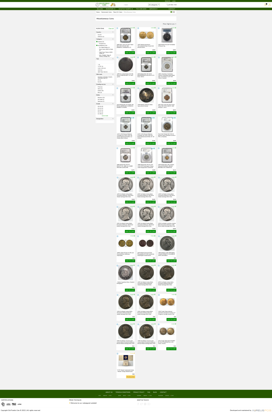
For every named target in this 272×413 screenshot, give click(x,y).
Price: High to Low (169, 24)
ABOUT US (109, 392)
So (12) (100, 81)
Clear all (111, 28)
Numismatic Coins (106, 12)
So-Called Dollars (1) (104, 47)
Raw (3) (100, 92)
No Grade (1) (101, 99)
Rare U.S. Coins (117, 12)
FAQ (148, 392)
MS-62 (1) (100, 110)
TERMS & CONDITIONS (123, 392)
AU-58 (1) (100, 113)
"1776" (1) (100, 66)
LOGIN (173, 1)
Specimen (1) (101, 101)
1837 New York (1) (102, 71)
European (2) (102, 43)
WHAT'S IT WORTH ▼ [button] (126, 9)
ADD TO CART (130, 53)
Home (98, 12)
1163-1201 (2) (102, 68)
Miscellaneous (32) (102, 45)
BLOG (155, 392)
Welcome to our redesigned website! (83, 403)
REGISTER (167, 1)
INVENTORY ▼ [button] (110, 9)
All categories (153, 5)
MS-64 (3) (100, 106)
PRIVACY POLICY (138, 392)
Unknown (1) (101, 36)
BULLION (100, 9)
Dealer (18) (100, 90)
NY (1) (99, 80)
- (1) (99, 64)
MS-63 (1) (100, 108)
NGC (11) (100, 88)
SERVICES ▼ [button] (153, 9)
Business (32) (101, 97)
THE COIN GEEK (141, 9)
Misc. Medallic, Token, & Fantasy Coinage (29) (105, 56)
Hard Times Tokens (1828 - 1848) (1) (106, 53)
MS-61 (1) (100, 112)
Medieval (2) (101, 41)
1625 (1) (100, 70)
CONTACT (172, 9)
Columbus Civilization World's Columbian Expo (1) (105, 77)
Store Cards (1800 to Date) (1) (106, 50)
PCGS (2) (100, 87)
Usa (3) (99, 34)
